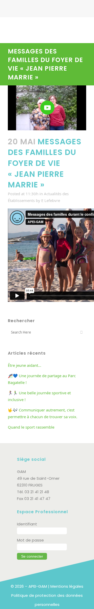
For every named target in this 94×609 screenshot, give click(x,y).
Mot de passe (30, 540)
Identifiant (27, 524)
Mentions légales (66, 586)
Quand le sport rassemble (31, 427)
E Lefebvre (50, 200)
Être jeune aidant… (24, 365)
